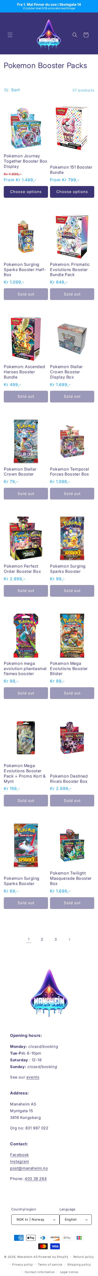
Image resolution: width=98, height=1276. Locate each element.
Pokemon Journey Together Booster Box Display (25, 161)
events (32, 1077)
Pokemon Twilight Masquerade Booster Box (71, 878)
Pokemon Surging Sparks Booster (68, 569)
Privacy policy (22, 1264)
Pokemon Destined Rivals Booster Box (69, 779)
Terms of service (50, 1264)
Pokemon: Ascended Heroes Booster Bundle (24, 372)
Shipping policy (79, 1264)
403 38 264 (36, 1178)
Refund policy (83, 1257)
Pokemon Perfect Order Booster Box (22, 569)
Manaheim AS (27, 1257)
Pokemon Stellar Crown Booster (20, 472)
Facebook (19, 1154)
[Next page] (69, 939)
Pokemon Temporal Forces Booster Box (69, 472)
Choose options (26, 191)
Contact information (40, 1272)
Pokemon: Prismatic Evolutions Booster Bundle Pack (70, 269)
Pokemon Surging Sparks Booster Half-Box (25, 269)
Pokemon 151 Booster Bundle (71, 170)
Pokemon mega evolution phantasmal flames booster (25, 668)
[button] (10, 34)
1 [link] (29, 939)
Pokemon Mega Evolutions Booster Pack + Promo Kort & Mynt (24, 773)
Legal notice (69, 1272)
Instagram (19, 1161)
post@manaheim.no (29, 1168)
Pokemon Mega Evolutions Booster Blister (69, 668)
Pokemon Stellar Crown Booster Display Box (66, 372)
